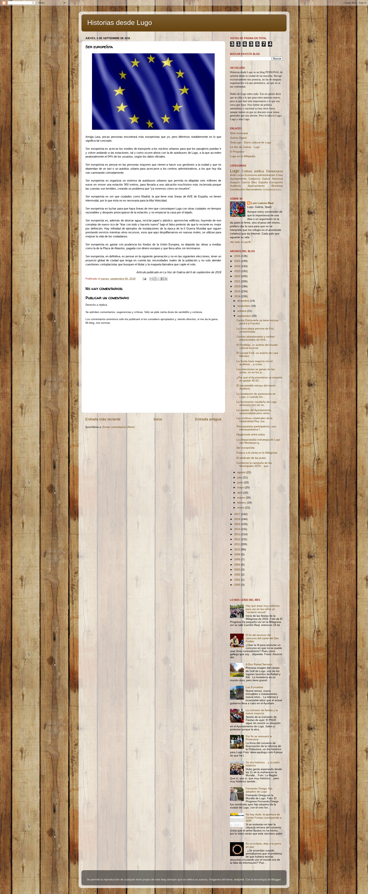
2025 (237, 261)
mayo (241, 487)
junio (240, 482)
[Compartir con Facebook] (162, 279)
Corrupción (276, 182)
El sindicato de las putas (251, 457)
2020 (237, 286)
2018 (237, 296)
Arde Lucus (237, 175)
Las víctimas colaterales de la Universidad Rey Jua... (254, 420)
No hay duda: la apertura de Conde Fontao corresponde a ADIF (264, 817)
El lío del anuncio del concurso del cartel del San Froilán (262, 638)
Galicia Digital (238, 137)
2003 (237, 569)
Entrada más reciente (103, 419)
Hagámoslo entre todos (251, 434)
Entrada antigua (208, 419)
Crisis (279, 175)
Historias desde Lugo (119, 22)
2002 (237, 574)
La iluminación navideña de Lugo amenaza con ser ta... (257, 403)
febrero (242, 502)
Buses (279, 189)
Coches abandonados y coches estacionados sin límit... (256, 338)
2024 (237, 266)
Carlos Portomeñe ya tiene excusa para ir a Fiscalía (257, 322)
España (263, 182)
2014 (237, 529)
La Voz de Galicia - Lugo (245, 147)
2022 (237, 276)
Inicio (158, 419)
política (259, 171)
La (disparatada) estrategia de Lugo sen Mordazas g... (258, 441)
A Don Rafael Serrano (259, 664)
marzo (241, 497)
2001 (237, 579)
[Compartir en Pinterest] (166, 279)
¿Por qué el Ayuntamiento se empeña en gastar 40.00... (259, 379)
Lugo (234, 170)
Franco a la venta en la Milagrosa (257, 452)
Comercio (254, 178)
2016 (237, 519)
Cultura (247, 171)
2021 (237, 281)
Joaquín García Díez (243, 182)
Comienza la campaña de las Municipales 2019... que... (254, 464)
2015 (237, 524)
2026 (237, 256)
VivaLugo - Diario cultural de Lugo (250, 142)
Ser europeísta (246, 447)
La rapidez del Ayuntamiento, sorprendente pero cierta (254, 412)
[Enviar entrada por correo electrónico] (144, 278)
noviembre (244, 306)
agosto (241, 472)
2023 (237, 271)
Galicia (266, 178)
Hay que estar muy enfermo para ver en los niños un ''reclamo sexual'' (263, 608)
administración (266, 175)
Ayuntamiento (238, 178)
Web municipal (239, 133)
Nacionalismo (254, 189)
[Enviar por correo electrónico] (151, 279)
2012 (237, 539)
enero (241, 507)
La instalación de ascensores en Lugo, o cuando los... (256, 395)
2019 (237, 291)
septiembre (244, 316)
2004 (237, 564)
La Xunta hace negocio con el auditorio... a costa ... (255, 363)
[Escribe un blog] (155, 279)
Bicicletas (277, 185)
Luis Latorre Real (262, 203)
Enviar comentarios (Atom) (119, 427)
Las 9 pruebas (254, 687)
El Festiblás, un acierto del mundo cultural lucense (257, 346)
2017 (237, 514)
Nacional (277, 178)
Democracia (274, 171)
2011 (237, 544)
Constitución (237, 189)
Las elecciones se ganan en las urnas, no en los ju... (256, 371)
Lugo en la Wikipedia (242, 156)
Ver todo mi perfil (240, 242)
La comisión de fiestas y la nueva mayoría (262, 712)
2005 (237, 559)
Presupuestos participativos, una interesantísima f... (256, 428)
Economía (251, 175)
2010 (237, 549)
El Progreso (237, 151)
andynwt (239, 879)
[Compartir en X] (158, 279)
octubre (242, 311)
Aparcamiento (256, 185)
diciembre (243, 300)
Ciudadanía (269, 189)
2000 (237, 584)
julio (240, 477)
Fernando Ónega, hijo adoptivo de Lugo (259, 790)
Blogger (276, 879)
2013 (237, 534)
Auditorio (235, 185)
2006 (237, 554)
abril (240, 492)
